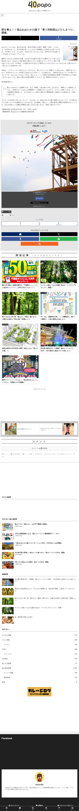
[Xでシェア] (13, 604)
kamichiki (39, 784)
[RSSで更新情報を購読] (39, 244)
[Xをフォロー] (58, 234)
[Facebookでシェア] (13, 609)
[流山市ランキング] (35, 131)
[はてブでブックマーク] (48, 609)
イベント (6, 215)
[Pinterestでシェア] (21, 615)
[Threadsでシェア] (30, 609)
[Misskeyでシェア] (65, 604)
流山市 (13, 215)
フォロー (40, 198)
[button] (73, 458)
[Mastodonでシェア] (30, 604)
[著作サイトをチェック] (20, 234)
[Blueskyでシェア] (48, 604)
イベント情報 (7, 211)
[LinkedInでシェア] (39, 615)
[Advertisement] (39, 21)
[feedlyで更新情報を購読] (42, 793)
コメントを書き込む (39, 448)
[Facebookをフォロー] (20, 239)
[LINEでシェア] (65, 609)
